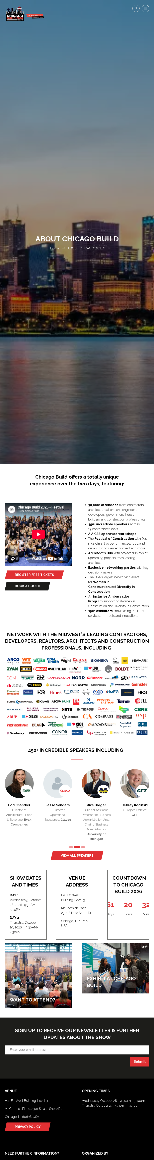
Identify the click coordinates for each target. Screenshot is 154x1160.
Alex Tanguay (58, 805)
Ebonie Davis (19, 805)
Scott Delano (135, 805)
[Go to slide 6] (77, 847)
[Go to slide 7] (83, 847)
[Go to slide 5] (71, 847)
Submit (140, 1061)
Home (54, 248)
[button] (136, 8)
